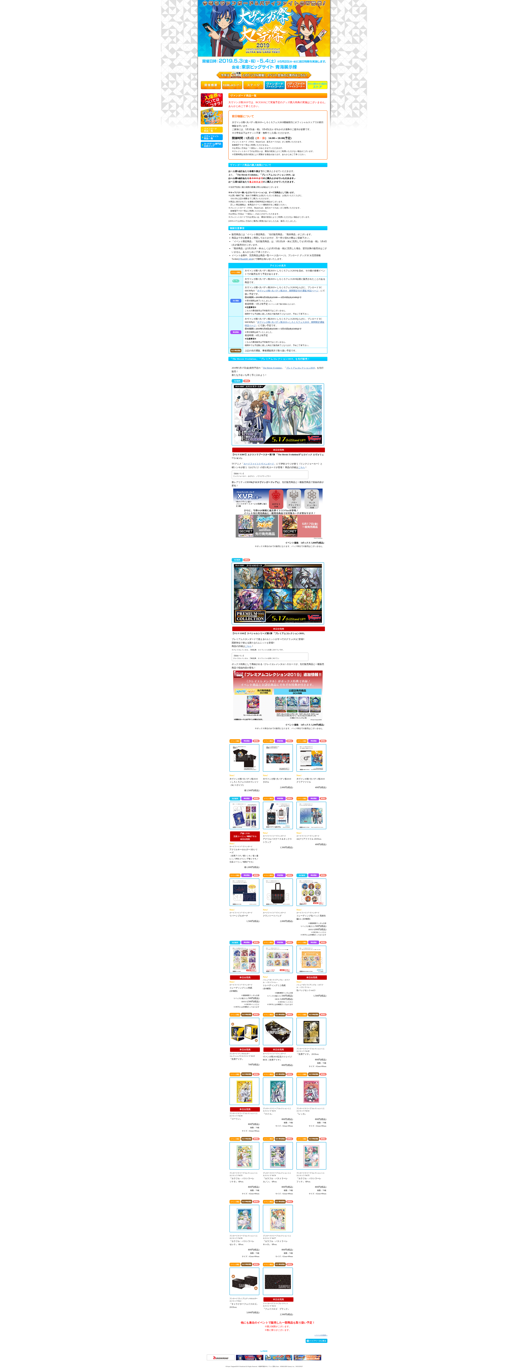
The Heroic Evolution (272, 368)
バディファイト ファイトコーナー (296, 85)
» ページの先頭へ (321, 1335)
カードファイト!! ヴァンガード (259, 464)
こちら (301, 467)
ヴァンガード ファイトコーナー (275, 85)
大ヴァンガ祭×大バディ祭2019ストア (317, 85)
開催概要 (211, 85)
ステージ (253, 85)
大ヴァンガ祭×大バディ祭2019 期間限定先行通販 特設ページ (287, 291)
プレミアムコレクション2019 (300, 368)
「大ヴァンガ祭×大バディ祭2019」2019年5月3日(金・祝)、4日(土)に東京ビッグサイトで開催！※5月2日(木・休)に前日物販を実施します (264, 29)
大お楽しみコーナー (232, 85)
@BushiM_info (245, 259)
